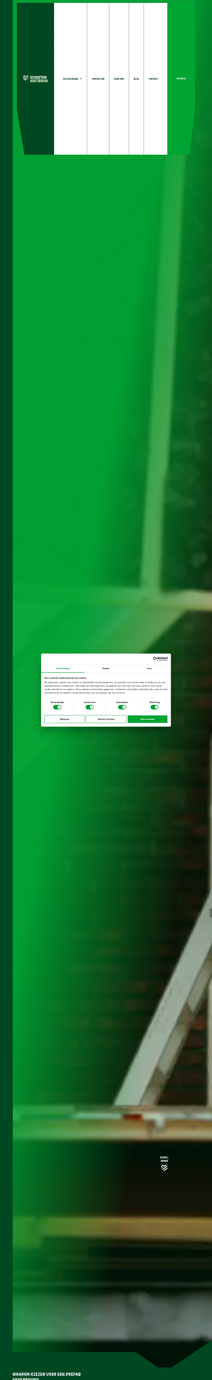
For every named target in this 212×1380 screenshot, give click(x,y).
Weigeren (64, 719)
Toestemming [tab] (63, 668)
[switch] (90, 707)
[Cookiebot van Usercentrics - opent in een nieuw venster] (155, 659)
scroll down (164, 1159)
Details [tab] (106, 668)
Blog (136, 78)
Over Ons (119, 78)
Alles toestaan (147, 719)
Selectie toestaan (106, 719)
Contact (153, 78)
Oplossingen (70, 78)
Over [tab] (149, 668)
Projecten (98, 78)
